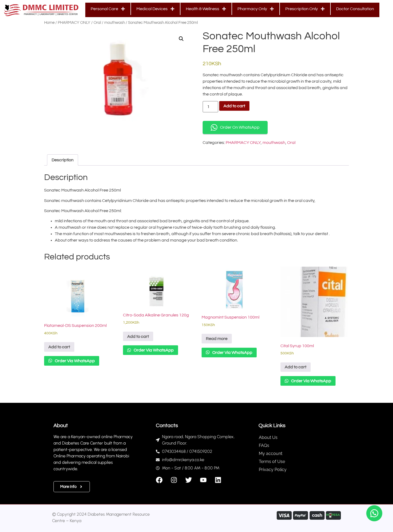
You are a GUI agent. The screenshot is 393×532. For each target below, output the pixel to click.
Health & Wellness (202, 9)
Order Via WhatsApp (74, 361)
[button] (181, 39)
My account (270, 453)
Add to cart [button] (59, 347)
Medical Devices (152, 9)
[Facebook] (159, 480)
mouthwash (114, 23)
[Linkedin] (218, 480)
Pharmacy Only (252, 9)
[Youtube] (203, 480)
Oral (97, 23)
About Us (268, 437)
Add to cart (234, 106)
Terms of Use (272, 461)
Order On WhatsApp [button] (240, 127)
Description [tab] (63, 160)
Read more (217, 338)
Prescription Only (301, 9)
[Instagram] (174, 480)
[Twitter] (188, 480)
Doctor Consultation (355, 9)
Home (49, 23)
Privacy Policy (273, 469)
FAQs (264, 445)
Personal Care (104, 9)
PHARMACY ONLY (74, 23)
